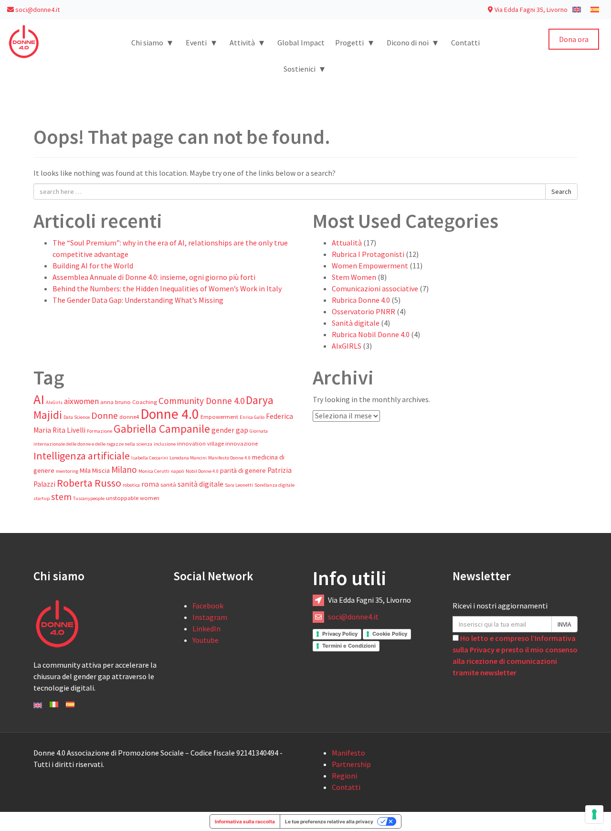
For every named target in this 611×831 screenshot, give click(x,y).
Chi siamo (152, 42)
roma (150, 484)
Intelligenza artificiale (81, 455)
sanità (168, 484)
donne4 (129, 416)
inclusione (165, 444)
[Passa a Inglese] (577, 9)
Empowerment (219, 416)
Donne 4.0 (169, 414)
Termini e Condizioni (349, 645)
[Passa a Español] (70, 703)
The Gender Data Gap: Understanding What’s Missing (138, 300)
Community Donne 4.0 (201, 400)
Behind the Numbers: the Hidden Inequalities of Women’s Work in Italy (167, 288)
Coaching (144, 401)
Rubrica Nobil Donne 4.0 (371, 334)
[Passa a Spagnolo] (595, 9)
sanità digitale (200, 484)
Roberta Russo (89, 483)
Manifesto (348, 752)
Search (561, 191)
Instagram (209, 617)
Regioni (344, 775)
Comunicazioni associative (375, 288)
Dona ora (574, 39)
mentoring (67, 471)
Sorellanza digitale (274, 485)
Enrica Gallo (252, 417)
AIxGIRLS (346, 346)
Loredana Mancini (188, 458)
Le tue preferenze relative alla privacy (329, 821)
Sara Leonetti (239, 485)
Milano (124, 469)
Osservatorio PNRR (363, 311)
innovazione (241, 443)
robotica (131, 485)
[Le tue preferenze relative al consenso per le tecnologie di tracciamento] (594, 814)
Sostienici (304, 69)
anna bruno (115, 401)
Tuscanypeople (89, 498)
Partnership (351, 764)
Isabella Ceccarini (149, 458)
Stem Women (354, 277)
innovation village (200, 443)
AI (38, 399)
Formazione (99, 431)
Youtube (205, 640)
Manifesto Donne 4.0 (229, 458)
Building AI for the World (93, 265)
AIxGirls (54, 402)
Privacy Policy (340, 633)
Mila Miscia (95, 470)
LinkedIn (206, 628)
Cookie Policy (389, 633)
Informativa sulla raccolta (245, 821)
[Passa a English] (37, 704)
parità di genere (243, 470)
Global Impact (301, 42)
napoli (177, 471)
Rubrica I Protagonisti (368, 254)
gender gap (229, 430)
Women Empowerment (370, 265)
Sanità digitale (355, 323)
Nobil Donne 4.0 (202, 471)
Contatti (465, 42)
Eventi (201, 42)
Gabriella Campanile (162, 429)
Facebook (207, 605)
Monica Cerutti (153, 471)
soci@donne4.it (37, 9)
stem (61, 496)
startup (41, 498)
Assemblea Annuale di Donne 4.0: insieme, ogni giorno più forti (154, 277)
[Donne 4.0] (24, 40)
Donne (104, 415)
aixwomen (81, 401)
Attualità (347, 242)
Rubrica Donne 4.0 (361, 300)
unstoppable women (132, 497)
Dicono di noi (412, 42)
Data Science (76, 417)
